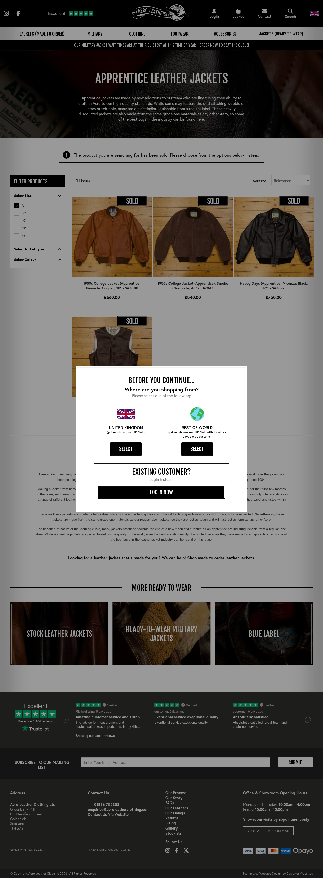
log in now (161, 492)
